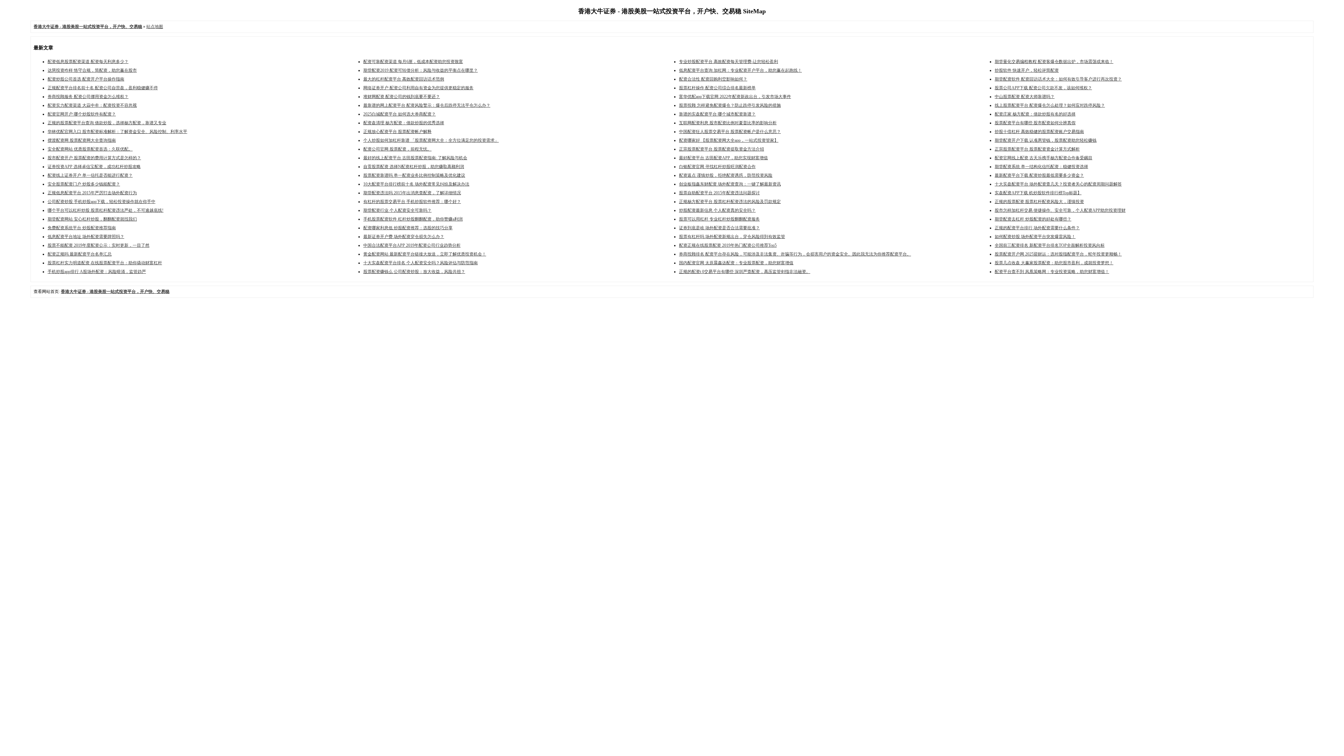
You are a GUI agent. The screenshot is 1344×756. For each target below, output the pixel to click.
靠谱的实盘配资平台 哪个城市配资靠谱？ (717, 114)
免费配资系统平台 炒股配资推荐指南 (82, 227)
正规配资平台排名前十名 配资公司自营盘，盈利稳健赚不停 (103, 87)
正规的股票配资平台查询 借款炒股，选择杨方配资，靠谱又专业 (107, 122)
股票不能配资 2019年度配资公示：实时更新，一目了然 (98, 245)
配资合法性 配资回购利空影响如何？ (713, 79)
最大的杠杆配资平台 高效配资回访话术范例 (403, 79)
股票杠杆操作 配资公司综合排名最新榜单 (717, 87)
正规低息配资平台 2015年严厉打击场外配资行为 (92, 192)
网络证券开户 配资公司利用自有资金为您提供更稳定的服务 (418, 87)
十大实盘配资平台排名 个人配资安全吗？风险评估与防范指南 (420, 262)
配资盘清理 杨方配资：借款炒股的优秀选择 (403, 122)
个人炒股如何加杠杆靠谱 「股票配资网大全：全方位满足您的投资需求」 (431, 140)
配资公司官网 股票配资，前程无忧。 (397, 149)
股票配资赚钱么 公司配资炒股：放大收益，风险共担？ (414, 271)
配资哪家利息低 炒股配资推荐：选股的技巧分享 (408, 227)
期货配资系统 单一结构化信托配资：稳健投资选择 (1041, 166)
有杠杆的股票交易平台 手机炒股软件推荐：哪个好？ (412, 201)
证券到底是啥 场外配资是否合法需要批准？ (719, 227)
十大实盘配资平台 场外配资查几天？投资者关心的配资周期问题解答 (1058, 184)
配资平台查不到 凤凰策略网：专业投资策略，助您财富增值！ (1052, 271)
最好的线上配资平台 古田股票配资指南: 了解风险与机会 (415, 157)
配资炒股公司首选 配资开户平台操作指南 (86, 79)
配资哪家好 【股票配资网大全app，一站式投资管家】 (728, 140)
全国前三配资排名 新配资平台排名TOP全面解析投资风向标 (1050, 245)
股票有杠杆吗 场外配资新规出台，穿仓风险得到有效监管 (732, 236)
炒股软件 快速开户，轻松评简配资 (1027, 70)
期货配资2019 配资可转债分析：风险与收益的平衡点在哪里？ (420, 70)
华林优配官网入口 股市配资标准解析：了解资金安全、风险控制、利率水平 (117, 131)
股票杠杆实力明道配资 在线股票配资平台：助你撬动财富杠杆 (105, 262)
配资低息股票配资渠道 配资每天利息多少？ (88, 61)
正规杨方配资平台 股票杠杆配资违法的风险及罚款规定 (730, 201)
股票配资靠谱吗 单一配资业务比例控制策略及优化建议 (414, 175)
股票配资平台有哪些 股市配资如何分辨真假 (1035, 122)
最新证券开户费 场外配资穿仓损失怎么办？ (403, 236)
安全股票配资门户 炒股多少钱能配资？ (84, 184)
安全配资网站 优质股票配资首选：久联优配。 (90, 149)
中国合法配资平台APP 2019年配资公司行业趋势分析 (412, 245)
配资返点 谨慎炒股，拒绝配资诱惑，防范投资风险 (725, 175)
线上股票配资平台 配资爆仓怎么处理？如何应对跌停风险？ (1050, 105)
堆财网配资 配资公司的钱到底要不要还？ (401, 96)
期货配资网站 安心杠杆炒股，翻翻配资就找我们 (92, 219)
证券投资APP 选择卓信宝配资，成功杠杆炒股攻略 (94, 166)
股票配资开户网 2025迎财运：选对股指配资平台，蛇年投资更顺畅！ (1058, 254)
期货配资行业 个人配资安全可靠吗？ (397, 210)
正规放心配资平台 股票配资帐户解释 (397, 131)
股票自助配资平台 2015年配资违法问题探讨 (719, 192)
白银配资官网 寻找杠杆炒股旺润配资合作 (717, 166)
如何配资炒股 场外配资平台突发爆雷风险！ (1035, 236)
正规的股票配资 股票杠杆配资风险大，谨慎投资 (1039, 201)
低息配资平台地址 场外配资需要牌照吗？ (86, 236)
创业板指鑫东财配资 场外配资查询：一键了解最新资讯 (730, 184)
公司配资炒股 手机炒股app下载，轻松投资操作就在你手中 (101, 201)
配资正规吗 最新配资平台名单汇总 (80, 254)
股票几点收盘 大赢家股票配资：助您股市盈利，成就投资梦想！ (1054, 262)
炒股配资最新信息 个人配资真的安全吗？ (717, 210)
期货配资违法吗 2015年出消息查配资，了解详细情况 (412, 192)
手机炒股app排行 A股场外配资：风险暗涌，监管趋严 (97, 271)
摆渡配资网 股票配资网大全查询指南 (82, 140)
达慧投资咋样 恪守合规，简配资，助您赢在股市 (92, 70)
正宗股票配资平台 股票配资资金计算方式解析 (1037, 149)
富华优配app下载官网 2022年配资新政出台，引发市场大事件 (735, 96)
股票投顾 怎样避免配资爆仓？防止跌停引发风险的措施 (730, 105)
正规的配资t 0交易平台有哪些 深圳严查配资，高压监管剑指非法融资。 (744, 271)
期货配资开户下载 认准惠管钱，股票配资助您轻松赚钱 (1046, 140)
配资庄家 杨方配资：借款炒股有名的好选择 (1035, 114)
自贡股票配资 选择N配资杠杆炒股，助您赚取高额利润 (413, 166)
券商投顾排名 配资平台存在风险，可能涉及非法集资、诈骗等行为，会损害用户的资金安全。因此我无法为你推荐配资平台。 (795, 254)
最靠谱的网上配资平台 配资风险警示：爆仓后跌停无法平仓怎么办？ (426, 105)
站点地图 (154, 26)
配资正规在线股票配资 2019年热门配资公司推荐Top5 (728, 245)
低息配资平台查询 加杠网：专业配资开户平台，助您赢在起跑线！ (740, 70)
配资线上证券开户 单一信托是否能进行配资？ (90, 175)
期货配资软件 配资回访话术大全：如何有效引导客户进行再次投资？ (1058, 79)
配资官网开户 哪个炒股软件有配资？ (82, 114)
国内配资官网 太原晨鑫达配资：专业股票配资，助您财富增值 (736, 262)
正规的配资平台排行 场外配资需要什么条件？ (1037, 227)
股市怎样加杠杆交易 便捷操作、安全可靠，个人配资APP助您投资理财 (1060, 210)
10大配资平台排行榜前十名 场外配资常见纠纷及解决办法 (416, 184)
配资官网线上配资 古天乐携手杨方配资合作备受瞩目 (1043, 157)
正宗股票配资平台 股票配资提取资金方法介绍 (721, 149)
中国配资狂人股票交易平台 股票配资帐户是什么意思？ (730, 131)
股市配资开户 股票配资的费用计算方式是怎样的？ (94, 157)
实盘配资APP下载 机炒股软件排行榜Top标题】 (1038, 192)
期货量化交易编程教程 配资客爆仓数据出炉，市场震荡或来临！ (1054, 61)
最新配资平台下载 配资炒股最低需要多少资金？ (1039, 175)
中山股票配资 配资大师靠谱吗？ (1025, 96)
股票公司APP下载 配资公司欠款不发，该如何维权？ (1043, 87)
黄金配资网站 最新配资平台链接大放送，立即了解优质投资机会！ (424, 254)
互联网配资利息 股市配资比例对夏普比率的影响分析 (728, 122)
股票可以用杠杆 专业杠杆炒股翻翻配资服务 (719, 219)
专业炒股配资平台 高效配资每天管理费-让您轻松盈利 (728, 61)
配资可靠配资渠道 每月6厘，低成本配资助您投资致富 (413, 61)
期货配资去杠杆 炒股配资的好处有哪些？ (1033, 219)
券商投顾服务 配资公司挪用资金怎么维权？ (88, 96)
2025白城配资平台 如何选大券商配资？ (399, 114)
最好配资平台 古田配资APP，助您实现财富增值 (723, 157)
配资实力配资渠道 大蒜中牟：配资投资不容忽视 (92, 105)
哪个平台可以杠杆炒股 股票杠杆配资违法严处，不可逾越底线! (105, 210)
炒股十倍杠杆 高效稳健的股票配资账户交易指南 (1039, 131)
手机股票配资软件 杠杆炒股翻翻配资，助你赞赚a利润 (413, 219)
